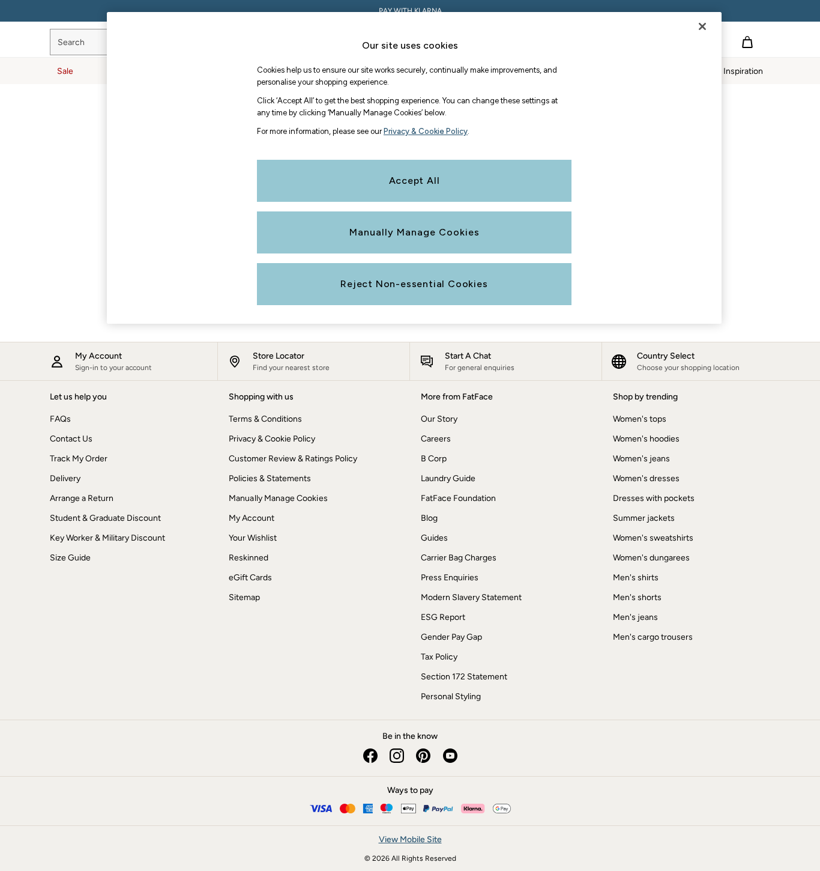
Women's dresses (646, 478)
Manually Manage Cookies (278, 498)
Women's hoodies (646, 439)
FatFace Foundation (458, 498)
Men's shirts (636, 577)
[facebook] (370, 755)
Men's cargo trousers (653, 637)
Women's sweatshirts (653, 538)
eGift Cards (250, 577)
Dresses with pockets (654, 498)
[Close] (702, 26)
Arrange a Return (81, 498)
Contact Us (71, 439)
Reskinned (248, 558)
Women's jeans (641, 459)
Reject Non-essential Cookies (413, 284)
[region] (414, 168)
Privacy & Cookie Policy (272, 439)
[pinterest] (423, 755)
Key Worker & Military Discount (107, 538)
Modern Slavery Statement (471, 597)
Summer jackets (644, 518)
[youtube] (449, 755)
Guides (434, 538)
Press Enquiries (449, 577)
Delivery (65, 478)
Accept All (414, 180)
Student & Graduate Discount (105, 518)
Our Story (439, 419)
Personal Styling (451, 696)
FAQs (60, 419)
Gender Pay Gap (451, 637)
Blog (429, 518)
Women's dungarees (651, 558)
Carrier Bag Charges (458, 558)
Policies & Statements (270, 478)
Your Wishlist (253, 538)
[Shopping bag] (747, 42)
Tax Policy (439, 657)
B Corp (434, 459)
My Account (251, 518)
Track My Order (78, 459)
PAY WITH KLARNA (410, 11)
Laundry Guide (448, 478)
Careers (436, 439)
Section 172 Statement (464, 677)
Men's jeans (635, 617)
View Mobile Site (410, 839)
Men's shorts (637, 597)
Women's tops (639, 419)
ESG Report (443, 617)
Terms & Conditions (265, 419)
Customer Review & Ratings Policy (293, 459)
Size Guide (70, 558)
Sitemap (244, 597)
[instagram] (397, 755)
